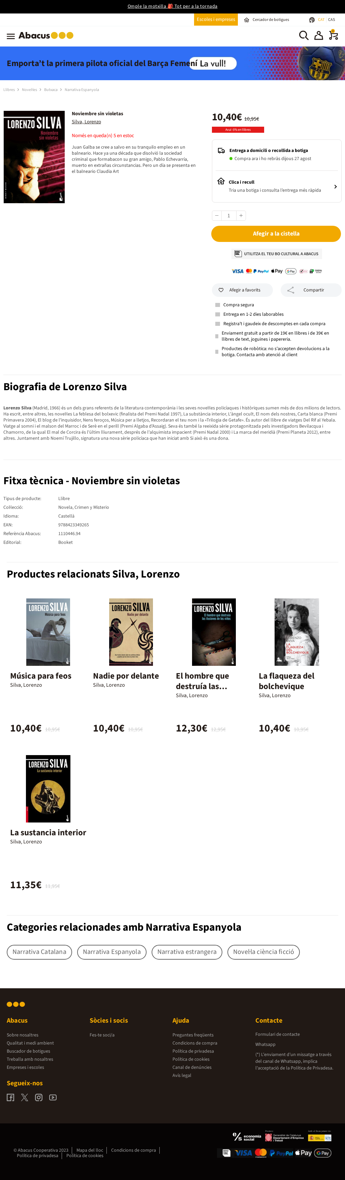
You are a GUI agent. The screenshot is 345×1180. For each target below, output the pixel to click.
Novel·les (30, 90)
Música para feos (40, 676)
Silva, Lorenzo (86, 121)
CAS (331, 20)
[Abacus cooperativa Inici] (47, 40)
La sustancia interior (48, 833)
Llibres (9, 90)
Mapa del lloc (89, 1150)
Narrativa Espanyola (82, 90)
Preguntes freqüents (193, 1035)
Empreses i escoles (25, 1067)
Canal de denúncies (192, 1067)
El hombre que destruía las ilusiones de (202, 686)
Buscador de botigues (28, 1051)
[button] (318, 36)
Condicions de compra (194, 1043)
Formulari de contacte (277, 1034)
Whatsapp (265, 1044)
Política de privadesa (193, 1051)
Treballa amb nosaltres (30, 1059)
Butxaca (51, 90)
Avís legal (181, 1075)
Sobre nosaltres (22, 1035)
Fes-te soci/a (102, 1035)
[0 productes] (333, 38)
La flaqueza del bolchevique (286, 681)
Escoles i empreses (216, 19)
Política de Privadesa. (312, 1068)
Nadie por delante (126, 676)
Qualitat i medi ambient (30, 1043)
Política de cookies (191, 1059)
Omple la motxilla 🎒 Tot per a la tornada (173, 6)
